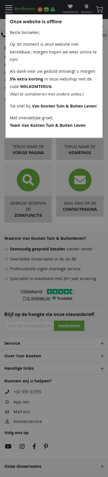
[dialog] (54, 238)
